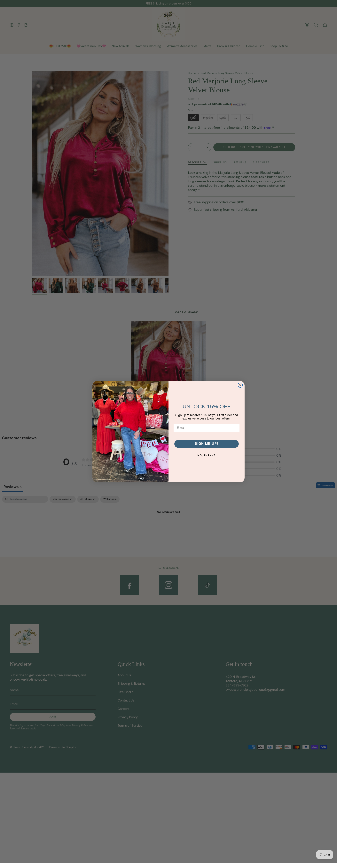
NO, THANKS (207, 455)
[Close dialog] (240, 385)
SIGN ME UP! (206, 443)
